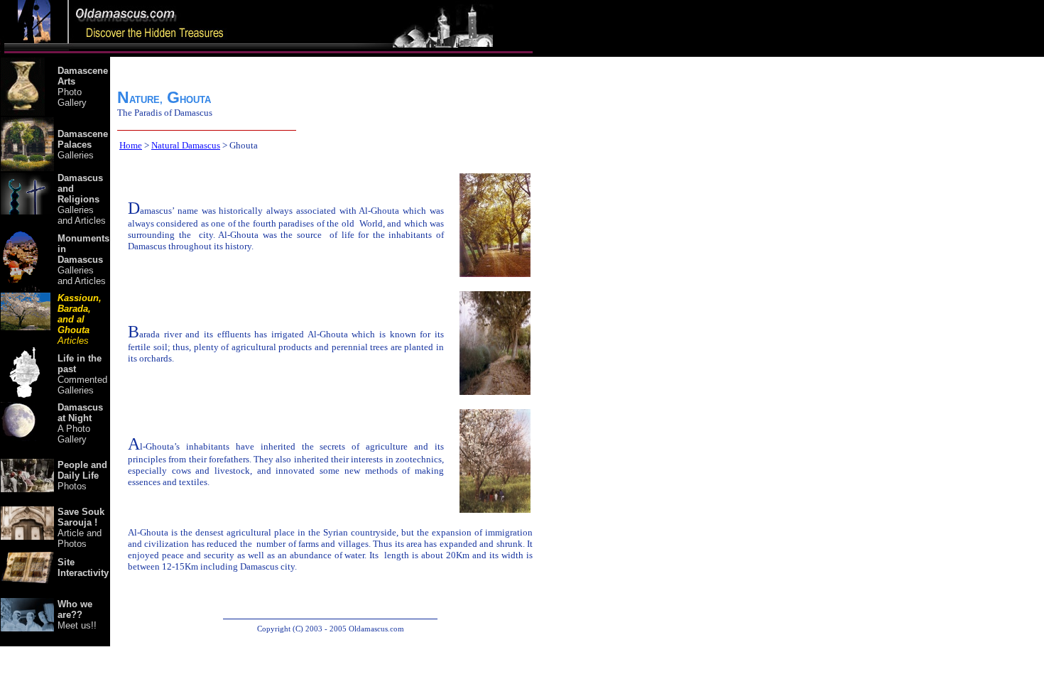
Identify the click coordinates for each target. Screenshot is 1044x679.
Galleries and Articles (82, 199)
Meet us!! (77, 615)
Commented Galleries (82, 374)
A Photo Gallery (80, 423)
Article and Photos (81, 527)
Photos (82, 475)
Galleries (83, 145)
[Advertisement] (593, 351)
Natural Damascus (185, 145)
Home (130, 145)
